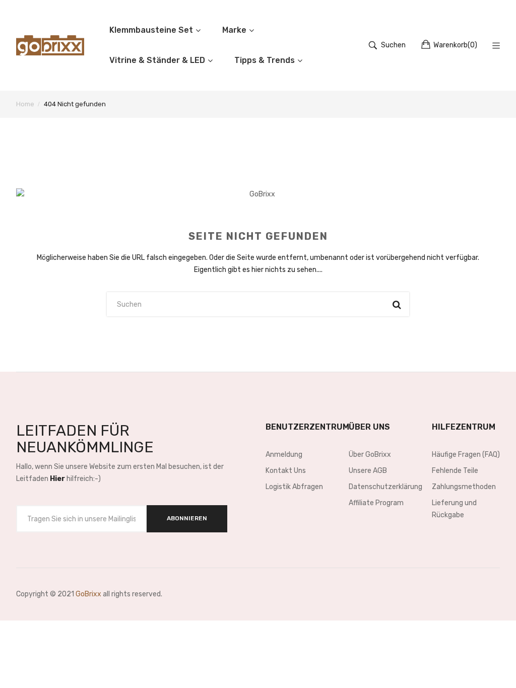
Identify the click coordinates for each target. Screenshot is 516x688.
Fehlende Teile (455, 470)
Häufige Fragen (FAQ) (466, 454)
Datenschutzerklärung (383, 487)
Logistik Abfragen (294, 487)
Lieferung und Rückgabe (454, 509)
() (455, 45)
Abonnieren (187, 518)
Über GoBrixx (370, 454)
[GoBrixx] (50, 45)
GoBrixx (88, 594)
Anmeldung (284, 454)
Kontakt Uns (286, 470)
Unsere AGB (368, 470)
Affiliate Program (376, 503)
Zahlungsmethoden (464, 487)
